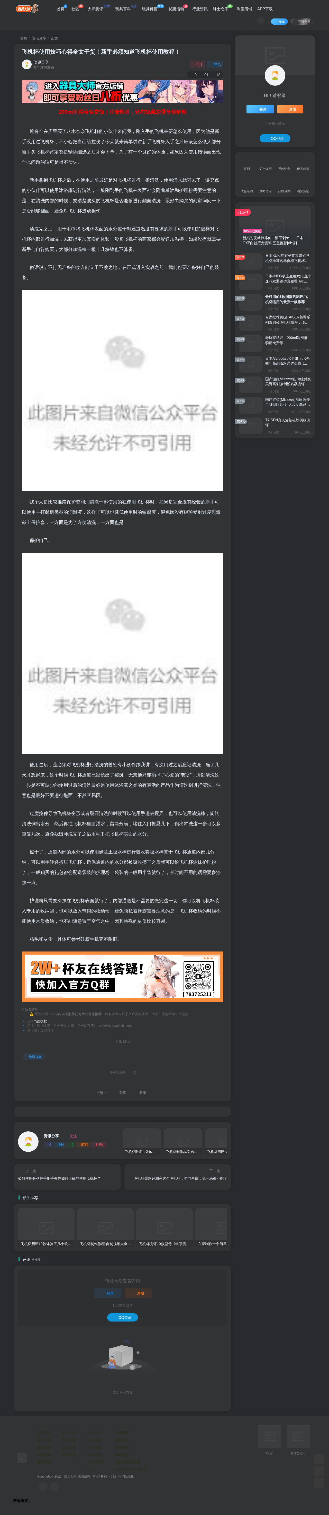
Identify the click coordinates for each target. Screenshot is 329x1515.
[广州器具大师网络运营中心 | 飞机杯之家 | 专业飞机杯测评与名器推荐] (22, 1457)
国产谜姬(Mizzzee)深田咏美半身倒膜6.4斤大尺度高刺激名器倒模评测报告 (287, 404)
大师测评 (99, 7)
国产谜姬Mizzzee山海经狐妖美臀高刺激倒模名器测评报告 (288, 383)
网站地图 (128, 1476)
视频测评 (122, 1447)
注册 (140, 1293)
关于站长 (44, 1440)
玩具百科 (125, 7)
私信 (217, 64)
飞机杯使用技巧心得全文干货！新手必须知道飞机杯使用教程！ (101, 51)
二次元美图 (96, 1461)
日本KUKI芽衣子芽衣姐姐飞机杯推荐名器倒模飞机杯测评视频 (287, 260)
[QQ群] (319, 1459)
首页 (61, 7)
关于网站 (44, 1432)
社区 (77, 7)
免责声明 (44, 1461)
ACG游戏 (94, 1447)
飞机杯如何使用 (127, 1461)
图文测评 (122, 1440)
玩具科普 (152, 7)
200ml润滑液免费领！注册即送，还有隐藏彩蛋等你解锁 (123, 111)
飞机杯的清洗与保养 (131, 1469)
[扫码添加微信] (319, 1471)
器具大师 (70, 1476)
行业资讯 (200, 8)
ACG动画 (94, 1440)
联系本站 (44, 1447)
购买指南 (44, 1454)
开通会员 (304, 21)
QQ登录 (124, 1317)
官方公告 (69, 1432)
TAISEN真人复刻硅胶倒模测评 (287, 422)
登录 (110, 1293)
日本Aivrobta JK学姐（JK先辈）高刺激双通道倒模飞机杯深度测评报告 (287, 363)
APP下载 (265, 8)
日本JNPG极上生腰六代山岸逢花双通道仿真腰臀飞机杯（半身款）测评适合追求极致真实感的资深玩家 (288, 283)
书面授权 (40, 1021)
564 (61, 1144)
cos (90, 1469)
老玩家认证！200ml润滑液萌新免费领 (286, 340)
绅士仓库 (222, 7)
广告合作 (69, 1440)
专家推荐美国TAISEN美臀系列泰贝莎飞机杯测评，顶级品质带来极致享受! (287, 321)
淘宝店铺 (244, 8)
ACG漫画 (94, 1454)
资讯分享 (39, 38)
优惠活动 (178, 7)
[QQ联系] (54, 1486)
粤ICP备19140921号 (107, 1476)
